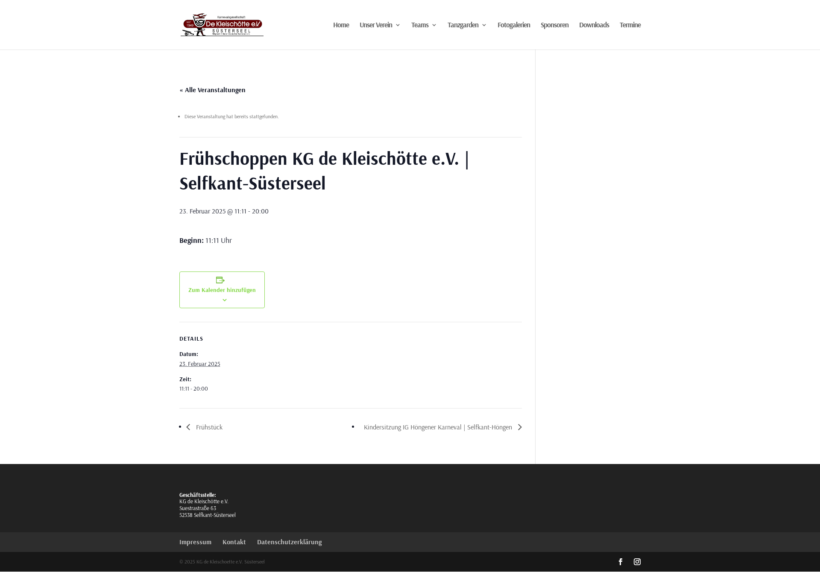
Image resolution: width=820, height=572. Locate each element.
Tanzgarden (463, 25)
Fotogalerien (514, 25)
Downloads (594, 25)
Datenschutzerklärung (289, 541)
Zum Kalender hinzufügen (222, 290)
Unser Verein (376, 25)
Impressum (195, 541)
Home (341, 25)
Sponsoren (554, 25)
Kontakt (234, 541)
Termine (630, 25)
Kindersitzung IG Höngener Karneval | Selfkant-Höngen (439, 427)
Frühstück (208, 427)
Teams (419, 25)
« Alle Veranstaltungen (212, 89)
